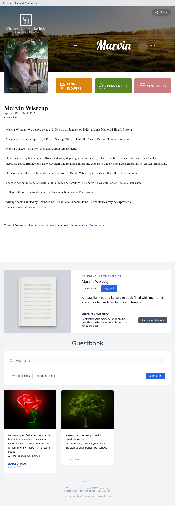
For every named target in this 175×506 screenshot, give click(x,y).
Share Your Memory (152, 320)
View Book (90, 288)
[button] (30, 409)
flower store (97, 225)
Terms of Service (97, 490)
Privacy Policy (77, 490)
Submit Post (155, 375)
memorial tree (45, 225)
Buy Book (109, 288)
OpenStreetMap (91, 496)
